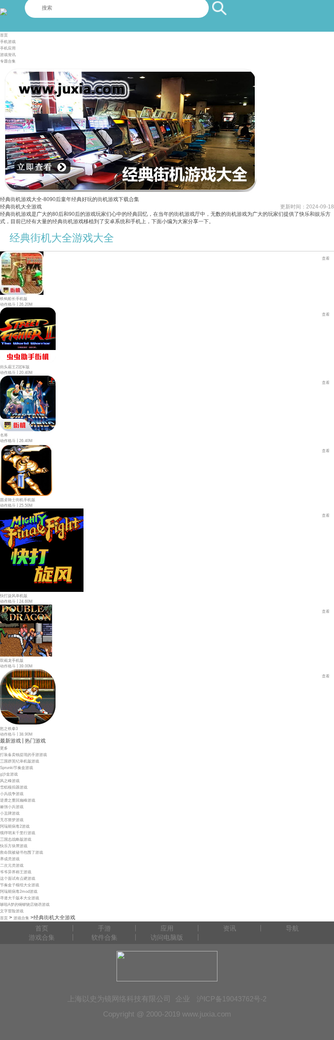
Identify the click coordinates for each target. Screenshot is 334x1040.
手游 (104, 928)
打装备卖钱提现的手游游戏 (23, 755)
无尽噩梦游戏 (11, 820)
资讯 (229, 928)
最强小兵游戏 (11, 807)
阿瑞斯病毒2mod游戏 (18, 891)
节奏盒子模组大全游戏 (19, 885)
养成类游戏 (10, 859)
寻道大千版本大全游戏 (19, 898)
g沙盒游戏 (9, 774)
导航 (292, 928)
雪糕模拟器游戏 (13, 787)
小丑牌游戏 (10, 813)
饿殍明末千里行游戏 (17, 833)
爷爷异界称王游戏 (15, 872)
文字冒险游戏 (11, 911)
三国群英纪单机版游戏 (19, 761)
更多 (4, 748)
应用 (167, 928)
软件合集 (104, 937)
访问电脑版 (166, 937)
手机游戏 (8, 42)
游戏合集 (21, 918)
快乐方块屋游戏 (13, 846)
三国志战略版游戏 (15, 839)
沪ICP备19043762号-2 (232, 999)
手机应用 (8, 48)
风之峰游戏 (10, 781)
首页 (4, 35)
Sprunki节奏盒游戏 (16, 768)
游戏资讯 (8, 55)
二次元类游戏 (11, 865)
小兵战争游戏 (11, 794)
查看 (326, 258)
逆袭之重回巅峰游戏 (17, 800)
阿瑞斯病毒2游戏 (15, 826)
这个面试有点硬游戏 (17, 878)
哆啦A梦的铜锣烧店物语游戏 (25, 904)
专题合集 (8, 61)
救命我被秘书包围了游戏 (21, 852)
